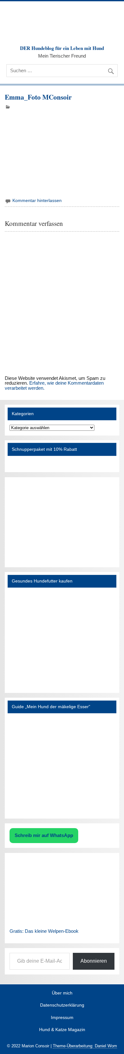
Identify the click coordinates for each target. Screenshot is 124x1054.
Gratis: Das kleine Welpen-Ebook (44, 931)
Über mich (62, 993)
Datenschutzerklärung (62, 1005)
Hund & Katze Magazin (62, 1030)
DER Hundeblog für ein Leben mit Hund (62, 48)
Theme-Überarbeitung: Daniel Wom (85, 1046)
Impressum (62, 1018)
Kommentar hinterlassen (37, 200)
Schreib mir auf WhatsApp (44, 835)
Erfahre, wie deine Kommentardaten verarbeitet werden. (54, 385)
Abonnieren (93, 961)
